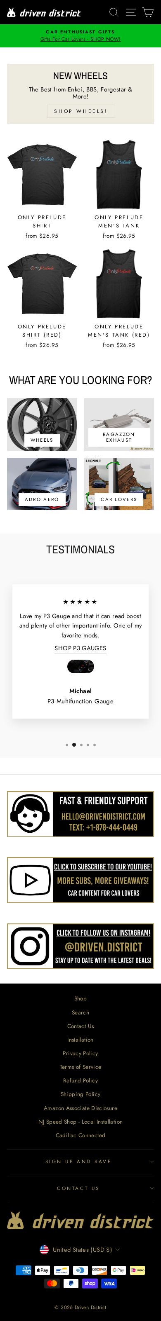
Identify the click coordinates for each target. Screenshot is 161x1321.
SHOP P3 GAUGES (80, 648)
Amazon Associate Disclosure (80, 1108)
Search (80, 1012)
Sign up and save (78, 1161)
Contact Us (80, 1026)
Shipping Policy (81, 1094)
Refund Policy (80, 1080)
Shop (80, 998)
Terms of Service (81, 1067)
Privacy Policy (80, 1053)
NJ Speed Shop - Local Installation (80, 1121)
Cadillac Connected (81, 1135)
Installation (80, 1039)
